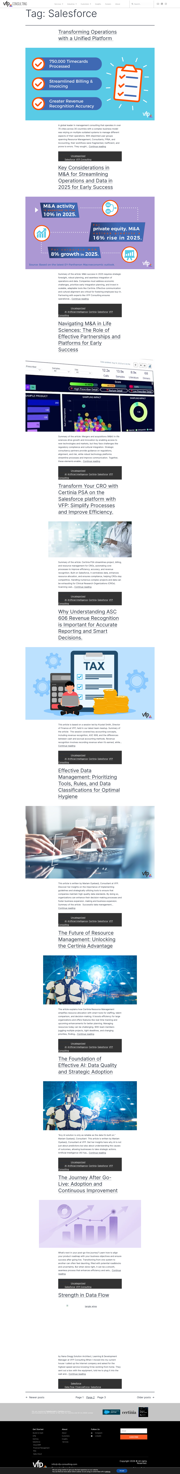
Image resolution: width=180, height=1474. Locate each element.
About (117, 4)
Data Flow (69, 1387)
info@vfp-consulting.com (64, 1464)
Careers (108, 4)
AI (66, 312)
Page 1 (80, 1397)
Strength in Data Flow (83, 1295)
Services (57, 4)
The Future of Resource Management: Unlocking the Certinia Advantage (86, 939)
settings (107, 1472)
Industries (71, 4)
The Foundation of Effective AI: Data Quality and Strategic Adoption (87, 1065)
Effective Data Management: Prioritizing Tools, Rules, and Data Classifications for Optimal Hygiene (89, 783)
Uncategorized (78, 156)
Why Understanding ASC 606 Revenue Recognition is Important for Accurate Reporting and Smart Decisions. (88, 624)
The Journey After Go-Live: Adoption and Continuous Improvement (88, 1183)
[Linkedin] (162, 4)
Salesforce (70, 159)
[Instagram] (166, 4)
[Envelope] (158, 4)
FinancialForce (82, 1387)
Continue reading (97, 146)
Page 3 (101, 1397)
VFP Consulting (83, 159)
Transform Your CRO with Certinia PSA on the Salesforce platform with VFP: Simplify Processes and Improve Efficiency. (88, 499)
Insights (98, 4)
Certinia (93, 312)
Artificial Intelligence (78, 312)
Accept (122, 1471)
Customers (85, 4)
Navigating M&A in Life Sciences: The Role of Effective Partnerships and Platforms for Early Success (89, 336)
